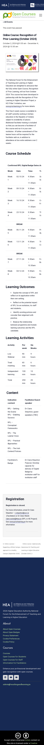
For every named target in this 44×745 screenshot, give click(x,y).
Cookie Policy (8, 642)
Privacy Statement (10, 635)
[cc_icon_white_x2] (18, 735)
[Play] (22, 62)
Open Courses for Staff (13, 660)
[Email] (16, 677)
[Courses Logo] (19, 15)
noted (27, 740)
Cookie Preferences (11, 639)
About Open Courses (11, 629)
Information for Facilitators (14, 663)
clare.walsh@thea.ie (13, 519)
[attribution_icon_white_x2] (26, 735)
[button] (41, 15)
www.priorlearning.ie (14, 106)
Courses (6, 653)
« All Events (8, 22)
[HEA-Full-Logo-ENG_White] (14, 5)
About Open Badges (11, 632)
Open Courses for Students (14, 656)
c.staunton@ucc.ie (22, 513)
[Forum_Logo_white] (37, 5)
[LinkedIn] (5, 677)
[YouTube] (10, 677)
